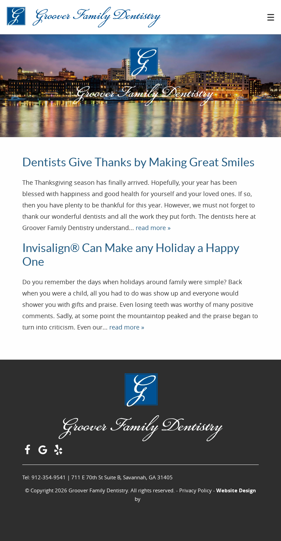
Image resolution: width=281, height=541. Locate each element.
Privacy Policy (195, 490)
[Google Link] (44, 452)
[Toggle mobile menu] (270, 17)
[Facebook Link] (28, 452)
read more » (153, 228)
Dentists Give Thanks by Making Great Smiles (138, 162)
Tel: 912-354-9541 (44, 477)
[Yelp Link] (59, 452)
